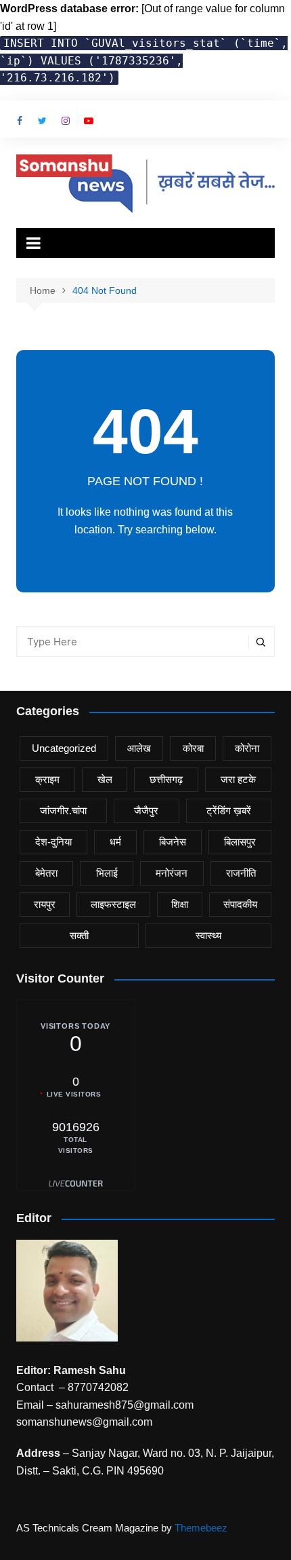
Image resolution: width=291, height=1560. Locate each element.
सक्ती (79, 935)
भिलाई (107, 873)
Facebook (19, 121)
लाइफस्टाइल (113, 904)
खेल (104, 779)
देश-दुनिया (53, 842)
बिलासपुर (240, 842)
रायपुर (44, 904)
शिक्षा (179, 904)
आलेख (139, 748)
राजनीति (241, 873)
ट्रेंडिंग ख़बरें (228, 810)
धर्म (115, 842)
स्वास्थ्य (208, 935)
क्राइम (47, 779)
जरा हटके (238, 779)
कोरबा (193, 748)
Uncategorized (64, 748)
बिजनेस (172, 842)
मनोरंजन (171, 873)
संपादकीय (240, 904)
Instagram (65, 121)
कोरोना (247, 748)
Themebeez (201, 1528)
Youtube (89, 121)
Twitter (42, 121)
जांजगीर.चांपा (63, 810)
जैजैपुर (146, 810)
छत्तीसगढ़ (166, 779)
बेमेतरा (46, 873)
